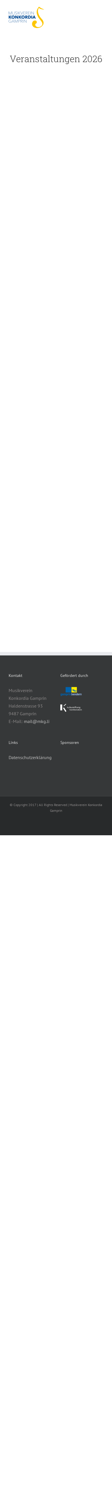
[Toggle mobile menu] (101, 10)
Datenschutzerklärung (30, 757)
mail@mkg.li (36, 721)
